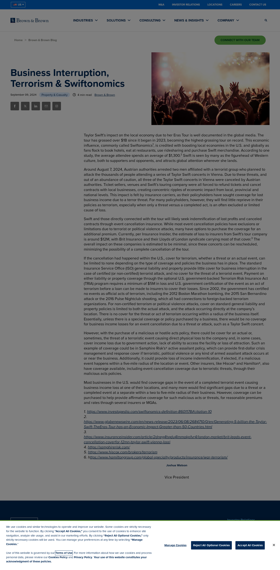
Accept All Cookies (250, 545)
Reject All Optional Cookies (211, 545)
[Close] (274, 545)
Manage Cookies (175, 545)
